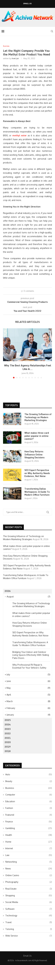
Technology (28, 915)
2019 (8, 746)
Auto (28, 774)
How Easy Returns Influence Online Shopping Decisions (34, 454)
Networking (28, 861)
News (28, 868)
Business (28, 788)
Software (28, 909)
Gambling (28, 828)
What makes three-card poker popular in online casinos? (36, 435)
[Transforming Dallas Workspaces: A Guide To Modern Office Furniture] (12, 493)
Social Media (28, 902)
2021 (8, 738)
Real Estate (28, 888)
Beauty (28, 781)
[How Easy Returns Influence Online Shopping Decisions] (12, 456)
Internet (28, 848)
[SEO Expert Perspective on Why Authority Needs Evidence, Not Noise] (12, 475)
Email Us (27, 3)
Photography (28, 882)
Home (28, 841)
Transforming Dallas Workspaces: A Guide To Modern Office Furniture (37, 491)
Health (28, 835)
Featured (28, 814)
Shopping (28, 895)
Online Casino (28, 875)
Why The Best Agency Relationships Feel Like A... (27, 367)
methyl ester (19, 135)
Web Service (28, 935)
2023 (8, 729)
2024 (8, 724)
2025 (8, 720)
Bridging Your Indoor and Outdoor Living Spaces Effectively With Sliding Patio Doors (30, 655)
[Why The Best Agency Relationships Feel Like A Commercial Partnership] (27, 344)
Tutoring (28, 929)
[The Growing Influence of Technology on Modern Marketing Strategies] (12, 419)
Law (28, 855)
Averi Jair (15, 58)
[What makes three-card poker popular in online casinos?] (12, 437)
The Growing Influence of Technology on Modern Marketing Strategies (37, 417)
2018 (8, 751)
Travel (28, 922)
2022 (8, 733)
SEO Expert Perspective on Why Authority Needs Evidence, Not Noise (37, 473)
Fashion (28, 808)
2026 (8, 591)
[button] (5, 353)
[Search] (51, 31)
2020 (8, 742)
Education (28, 801)
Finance (28, 821)
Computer (28, 794)
